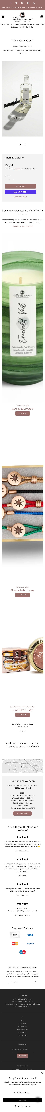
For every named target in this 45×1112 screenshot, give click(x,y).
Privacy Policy (22, 1032)
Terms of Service (22, 1029)
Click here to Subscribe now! (23, 226)
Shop (22, 1021)
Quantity (7, 176)
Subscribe (22, 1024)
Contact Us (22, 1027)
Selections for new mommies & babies (22, 707)
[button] (20, 144)
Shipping (17, 169)
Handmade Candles (22, 406)
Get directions (22, 813)
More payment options (20, 196)
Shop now (22, 413)
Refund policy (22, 1035)
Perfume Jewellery (22, 587)
